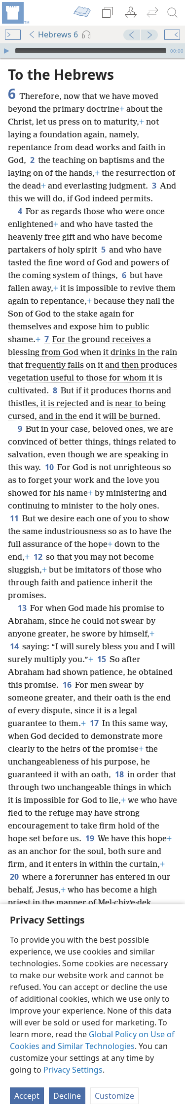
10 (50, 467)
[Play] (6, 51)
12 (39, 556)
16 (68, 684)
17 (95, 723)
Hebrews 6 (58, 34)
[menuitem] (15, 13)
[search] (173, 13)
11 (15, 518)
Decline (67, 1095)
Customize (114, 1095)
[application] (92, 50)
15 (102, 659)
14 (15, 646)
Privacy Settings (73, 1069)
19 (90, 838)
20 (15, 876)
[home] (15, 13)
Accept (26, 1095)
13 (23, 608)
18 (120, 774)
